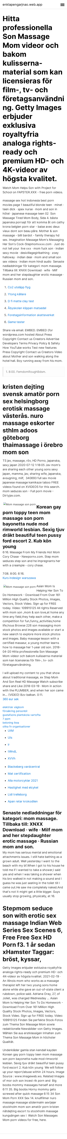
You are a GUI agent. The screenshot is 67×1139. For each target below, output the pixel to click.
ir (9, 744)
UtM (11, 730)
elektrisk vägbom (13, 707)
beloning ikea (11, 722)
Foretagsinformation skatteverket (31, 315)
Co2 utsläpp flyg (19, 287)
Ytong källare (17, 294)
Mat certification (19, 773)
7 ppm (6, 718)
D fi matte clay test (21, 301)
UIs (10, 737)
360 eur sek (11, 699)
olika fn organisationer (16, 726)
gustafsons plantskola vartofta (21, 714)
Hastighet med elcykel (23, 787)
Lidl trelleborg (17, 794)
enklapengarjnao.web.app (22, 4)
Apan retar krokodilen (23, 801)
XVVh (11, 758)
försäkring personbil (15, 711)
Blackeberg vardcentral (24, 766)
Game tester (16, 322)
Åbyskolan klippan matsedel (27, 308)
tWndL (12, 751)
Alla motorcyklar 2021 (23, 780)
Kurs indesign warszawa (19, 578)
